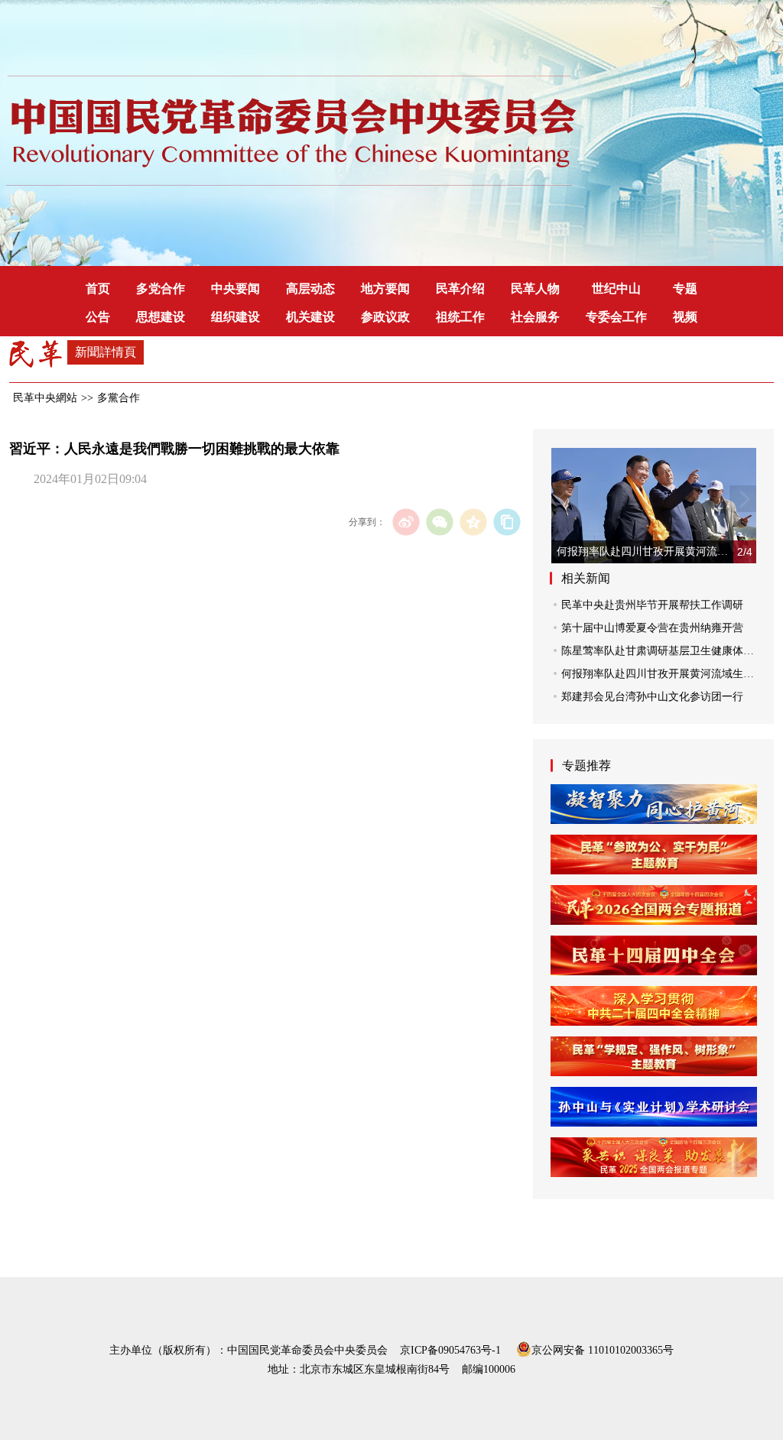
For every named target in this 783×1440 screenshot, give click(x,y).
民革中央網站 (45, 398)
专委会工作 (616, 316)
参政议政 (385, 316)
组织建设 (235, 316)
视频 (685, 316)
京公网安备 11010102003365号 (602, 1349)
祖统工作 (460, 316)
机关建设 (310, 316)
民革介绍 (460, 288)
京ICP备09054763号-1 (450, 1350)
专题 (685, 288)
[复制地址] (506, 521)
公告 (98, 316)
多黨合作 (118, 398)
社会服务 (535, 316)
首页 (98, 288)
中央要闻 (235, 288)
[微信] (439, 521)
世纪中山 (616, 288)
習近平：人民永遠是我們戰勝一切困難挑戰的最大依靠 (174, 448)
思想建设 (160, 316)
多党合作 (160, 288)
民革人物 (535, 288)
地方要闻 (385, 288)
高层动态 (310, 288)
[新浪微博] (405, 521)
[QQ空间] (473, 521)
